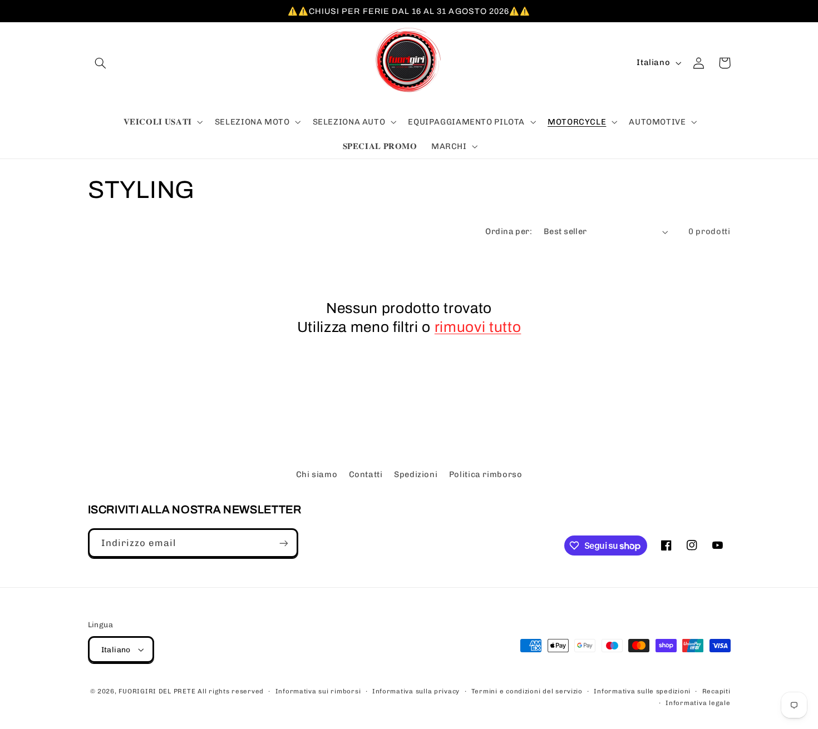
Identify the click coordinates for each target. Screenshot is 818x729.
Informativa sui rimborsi (318, 691)
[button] (101, 63)
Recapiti (716, 691)
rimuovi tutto (478, 327)
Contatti (366, 474)
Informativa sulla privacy (416, 691)
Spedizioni (415, 474)
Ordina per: (508, 231)
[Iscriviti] (283, 543)
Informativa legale (698, 703)
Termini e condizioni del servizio (527, 691)
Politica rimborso (486, 474)
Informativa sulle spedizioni (642, 691)
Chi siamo (317, 474)
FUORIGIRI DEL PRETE (158, 691)
